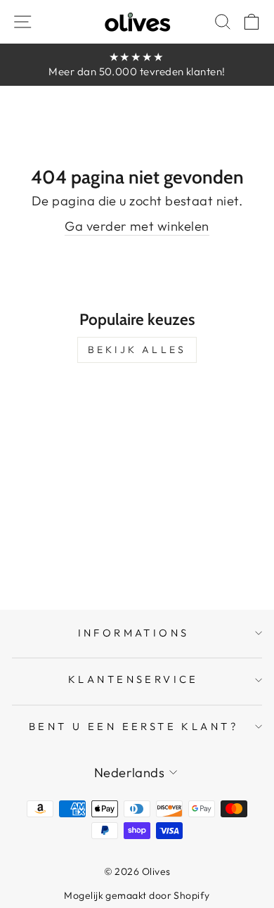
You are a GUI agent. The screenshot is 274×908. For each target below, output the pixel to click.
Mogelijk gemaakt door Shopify (136, 895)
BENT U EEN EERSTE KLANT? (133, 726)
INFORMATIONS (134, 632)
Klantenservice (133, 679)
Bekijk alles (137, 349)
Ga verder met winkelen (137, 226)
